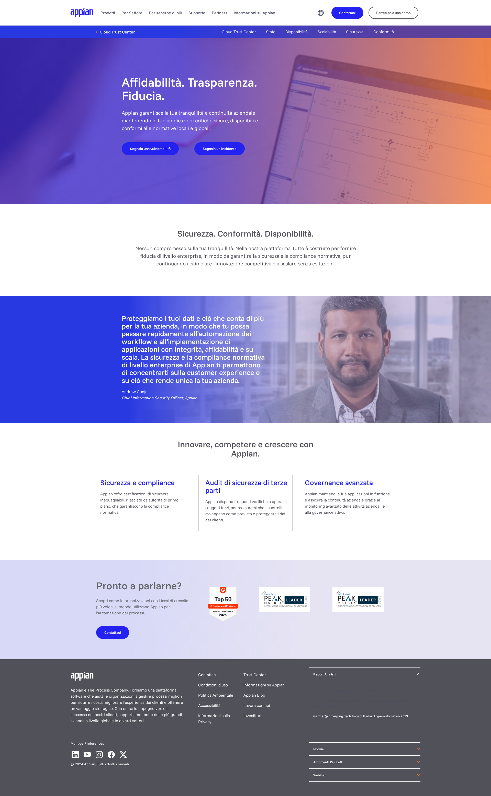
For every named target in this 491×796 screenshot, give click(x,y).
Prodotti (108, 12)
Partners (219, 12)
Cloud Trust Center (239, 31)
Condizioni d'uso (213, 684)
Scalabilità (327, 31)
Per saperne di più (165, 12)
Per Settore (131, 12)
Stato (270, 31)
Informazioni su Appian (254, 12)
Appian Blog (254, 695)
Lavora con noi (256, 705)
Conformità (383, 31)
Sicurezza (354, 31)
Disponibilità (296, 31)
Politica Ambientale (215, 695)
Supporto (196, 12)
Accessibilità (209, 705)
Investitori (252, 715)
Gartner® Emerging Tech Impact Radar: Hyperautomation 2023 (360, 716)
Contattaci (207, 674)
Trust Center (254, 674)
